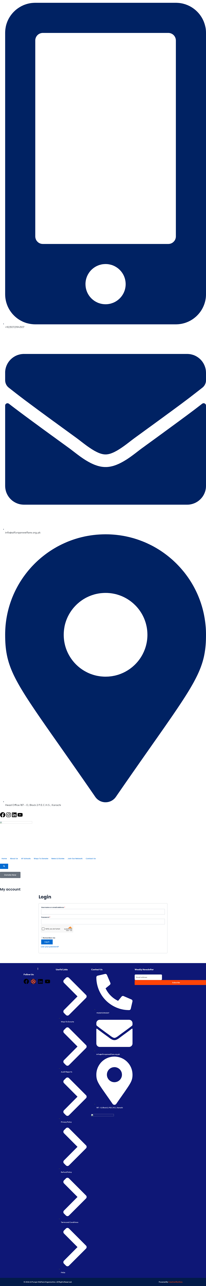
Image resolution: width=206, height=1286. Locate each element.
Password (49, 917)
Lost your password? (50, 946)
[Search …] (4, 866)
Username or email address (57, 907)
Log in (46, 942)
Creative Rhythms (175, 1282)
